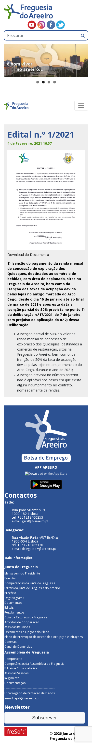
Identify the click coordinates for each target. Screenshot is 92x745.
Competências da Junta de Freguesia (29, 583)
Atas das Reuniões (17, 627)
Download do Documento (28, 254)
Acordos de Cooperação (21, 622)
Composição (13, 659)
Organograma (14, 598)
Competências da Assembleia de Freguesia (34, 664)
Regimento (11, 678)
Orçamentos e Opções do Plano (26, 632)
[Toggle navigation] (81, 106)
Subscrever (44, 717)
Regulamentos (14, 612)
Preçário (10, 593)
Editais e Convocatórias (20, 668)
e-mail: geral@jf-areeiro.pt (30, 521)
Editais (8, 607)
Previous (9, 59)
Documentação (15, 683)
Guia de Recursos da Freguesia (25, 617)
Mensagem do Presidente (22, 573)
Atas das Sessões (16, 673)
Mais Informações (18, 558)
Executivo (10, 578)
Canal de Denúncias (18, 646)
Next (82, 59)
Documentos (13, 603)
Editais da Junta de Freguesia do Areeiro (32, 588)
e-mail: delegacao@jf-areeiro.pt (34, 549)
